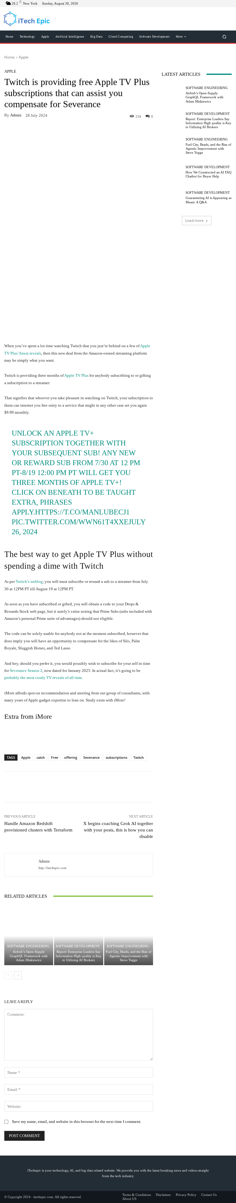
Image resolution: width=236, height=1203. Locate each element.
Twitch (138, 757)
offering (70, 757)
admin (16, 115)
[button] (224, 36)
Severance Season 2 (26, 670)
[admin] (21, 865)
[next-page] (18, 975)
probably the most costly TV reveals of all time (43, 677)
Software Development (78, 946)
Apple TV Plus (76, 375)
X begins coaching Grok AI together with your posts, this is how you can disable (118, 830)
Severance (91, 757)
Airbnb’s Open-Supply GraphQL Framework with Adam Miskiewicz (29, 955)
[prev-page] (8, 975)
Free (54, 757)
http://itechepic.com (52, 868)
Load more (194, 220)
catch (41, 757)
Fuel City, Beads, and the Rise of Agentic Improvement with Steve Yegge (128, 955)
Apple (24, 57)
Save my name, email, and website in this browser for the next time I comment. (76, 1121)
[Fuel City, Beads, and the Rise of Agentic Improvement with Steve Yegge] (128, 935)
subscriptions (116, 757)
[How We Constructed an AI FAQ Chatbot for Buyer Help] (172, 171)
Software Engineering (28, 946)
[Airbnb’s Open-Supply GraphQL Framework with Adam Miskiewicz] (28, 935)
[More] (125, 131)
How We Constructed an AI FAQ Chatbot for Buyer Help (208, 174)
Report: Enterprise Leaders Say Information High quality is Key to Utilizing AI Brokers (78, 955)
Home (9, 57)
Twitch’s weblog (29, 581)
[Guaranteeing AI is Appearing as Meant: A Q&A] (172, 197)
